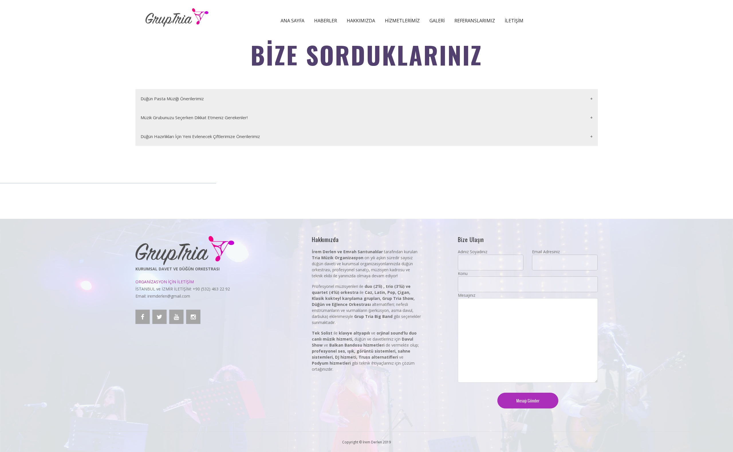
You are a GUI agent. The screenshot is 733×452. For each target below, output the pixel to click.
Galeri (437, 20)
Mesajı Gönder (527, 400)
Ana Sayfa (292, 20)
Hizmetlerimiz (402, 20)
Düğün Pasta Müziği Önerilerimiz (172, 98)
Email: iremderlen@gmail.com (162, 296)
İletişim (514, 20)
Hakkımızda (361, 20)
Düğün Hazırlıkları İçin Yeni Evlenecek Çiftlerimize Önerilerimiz (200, 136)
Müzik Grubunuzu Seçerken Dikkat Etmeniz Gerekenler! (194, 117)
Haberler (325, 20)
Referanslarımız (474, 20)
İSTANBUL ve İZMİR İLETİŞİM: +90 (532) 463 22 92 (182, 289)
